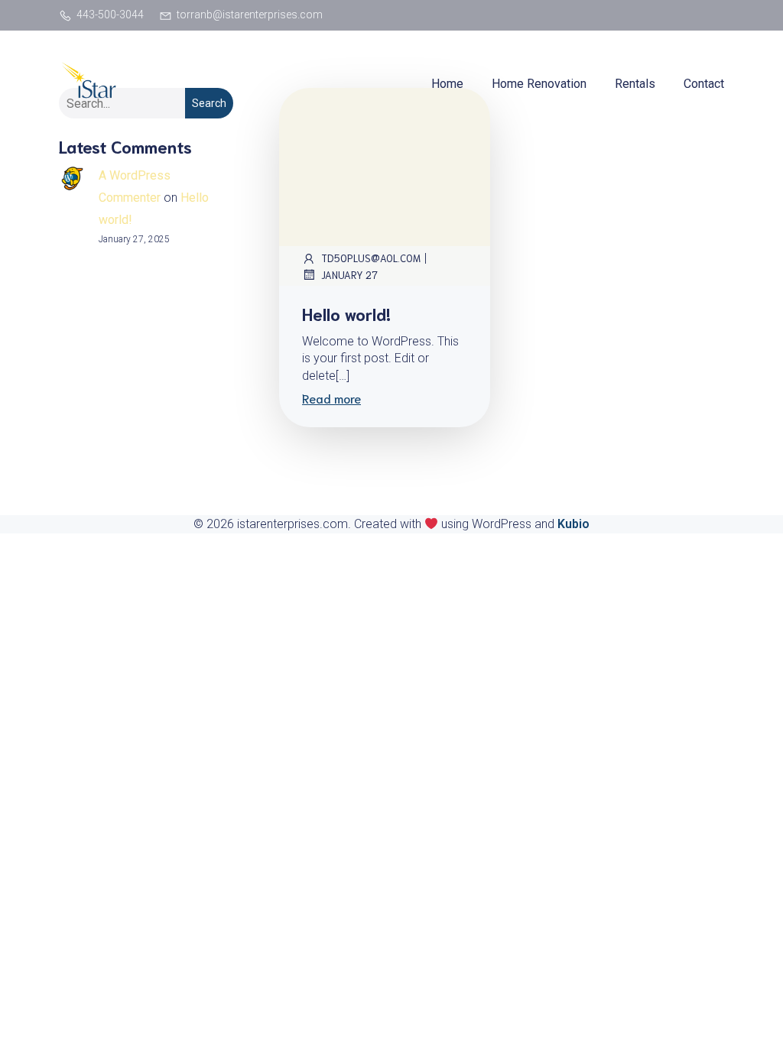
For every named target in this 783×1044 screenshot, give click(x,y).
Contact (704, 83)
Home (447, 83)
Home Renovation (539, 83)
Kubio (573, 524)
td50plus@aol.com (371, 257)
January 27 (349, 274)
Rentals (635, 83)
